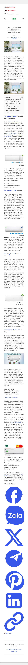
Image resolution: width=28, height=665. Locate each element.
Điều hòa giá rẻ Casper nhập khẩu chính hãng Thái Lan (13, 100)
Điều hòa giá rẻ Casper (10, 116)
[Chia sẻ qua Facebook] (14, 505)
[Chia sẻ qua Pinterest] (14, 589)
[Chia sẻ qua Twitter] (14, 547)
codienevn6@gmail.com (12, 14)
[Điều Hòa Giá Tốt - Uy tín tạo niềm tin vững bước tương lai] (14, 19)
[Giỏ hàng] (23, 19)
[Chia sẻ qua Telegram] (14, 568)
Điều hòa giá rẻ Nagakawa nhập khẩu (13, 111)
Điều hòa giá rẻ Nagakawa (11, 330)
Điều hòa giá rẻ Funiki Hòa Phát (13, 104)
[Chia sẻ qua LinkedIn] (14, 610)
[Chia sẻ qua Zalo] (14, 526)
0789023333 (11, 10)
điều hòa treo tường (16, 422)
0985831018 (10, 7)
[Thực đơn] (4, 19)
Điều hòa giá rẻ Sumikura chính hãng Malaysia (12, 107)
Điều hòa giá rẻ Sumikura (11, 254)
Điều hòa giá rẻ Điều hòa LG (11, 397)
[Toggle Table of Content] (21, 97)
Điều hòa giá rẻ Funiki (10, 190)
